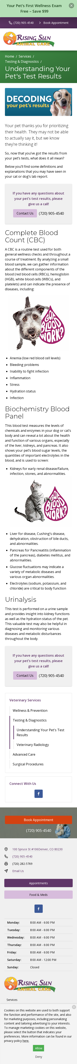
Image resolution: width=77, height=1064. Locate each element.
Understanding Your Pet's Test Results (40, 732)
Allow (38, 1048)
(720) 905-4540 (51, 213)
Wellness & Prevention (30, 710)
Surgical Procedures (28, 764)
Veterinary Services (25, 700)
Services (25, 56)
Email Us (18, 871)
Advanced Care (24, 754)
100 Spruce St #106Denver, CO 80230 (37, 849)
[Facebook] (38, 794)
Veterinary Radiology (33, 744)
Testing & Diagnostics (22, 61)
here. (26, 1041)
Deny (38, 1057)
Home (9, 56)
